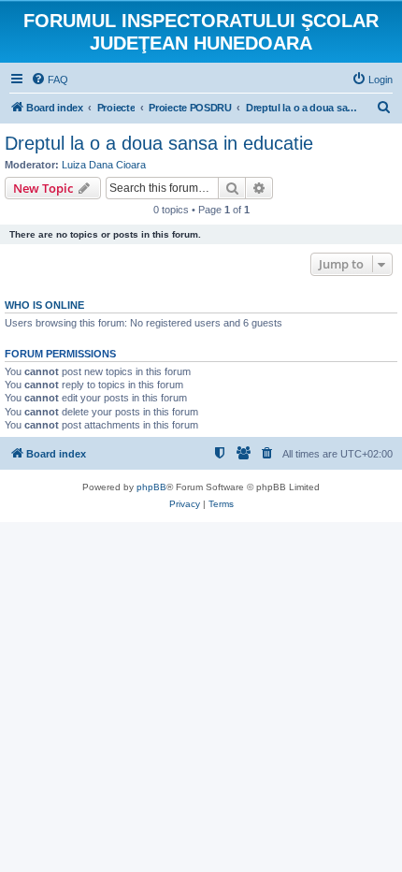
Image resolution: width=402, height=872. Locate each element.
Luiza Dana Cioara (104, 164)
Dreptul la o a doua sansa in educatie (159, 143)
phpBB (151, 487)
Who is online (44, 305)
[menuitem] (49, 79)
